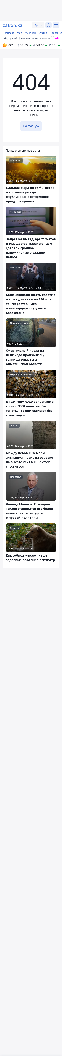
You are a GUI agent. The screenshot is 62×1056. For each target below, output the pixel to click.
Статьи (43, 32)
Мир (19, 32)
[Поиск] (48, 25)
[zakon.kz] (12, 25)
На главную (31, 126)
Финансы (30, 32)
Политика (8, 32)
